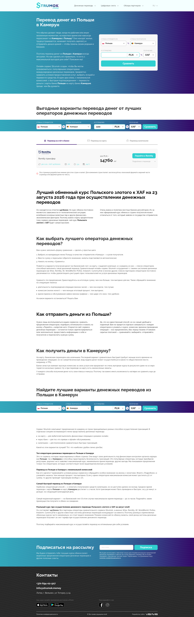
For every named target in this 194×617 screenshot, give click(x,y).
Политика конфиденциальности (47, 614)
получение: (148, 50)
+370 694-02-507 (46, 583)
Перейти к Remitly (144, 156)
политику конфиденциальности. (110, 558)
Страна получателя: (138, 39)
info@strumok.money (48, 588)
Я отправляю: (106, 50)
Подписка (146, 547)
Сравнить (128, 63)
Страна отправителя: (109, 39)
